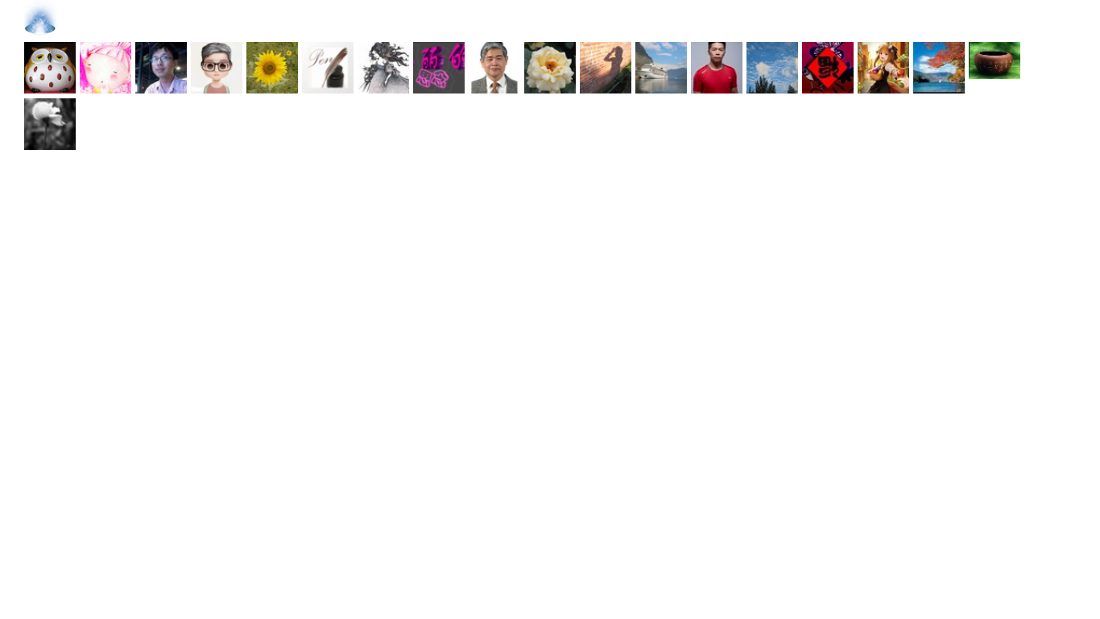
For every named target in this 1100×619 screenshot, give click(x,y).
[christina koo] (50, 126)
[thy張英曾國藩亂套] (272, 70)
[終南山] (50, 70)
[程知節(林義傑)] (716, 70)
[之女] (883, 70)
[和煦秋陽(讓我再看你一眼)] (939, 70)
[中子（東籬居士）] (550, 70)
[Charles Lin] (661, 70)
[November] (216, 70)
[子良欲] (383, 70)
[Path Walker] (994, 70)
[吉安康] (828, 70)
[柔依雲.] (605, 70)
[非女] (494, 70)
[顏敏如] (328, 70)
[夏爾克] (161, 70)
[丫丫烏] (105, 70)
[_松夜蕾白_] (439, 70)
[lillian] (772, 70)
